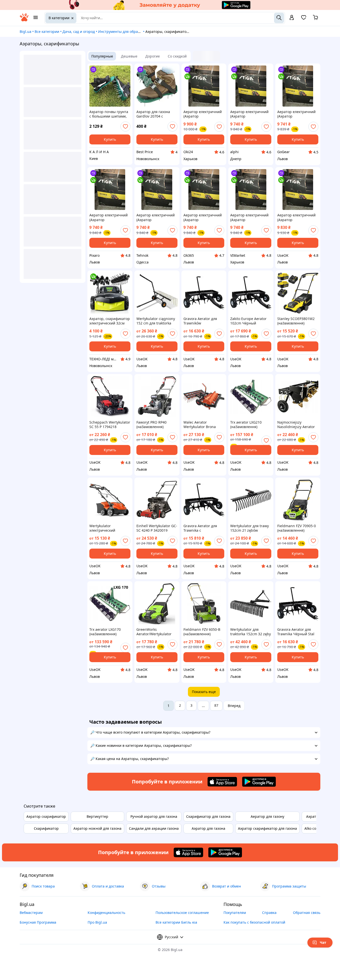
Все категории (47, 31)
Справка (269, 912)
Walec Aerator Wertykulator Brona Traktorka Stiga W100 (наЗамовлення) (201, 424)
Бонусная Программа (38, 922)
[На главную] (24, 20)
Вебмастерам (31, 912)
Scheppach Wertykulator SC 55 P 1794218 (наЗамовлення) (109, 424)
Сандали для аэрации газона (154, 828)
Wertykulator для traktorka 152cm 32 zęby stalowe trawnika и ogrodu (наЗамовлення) (250, 631)
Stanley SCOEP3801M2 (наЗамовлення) (296, 321)
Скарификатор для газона (208, 816)
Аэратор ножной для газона (97, 828)
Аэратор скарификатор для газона (267, 828)
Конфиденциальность (106, 912)
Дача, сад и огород (78, 31)
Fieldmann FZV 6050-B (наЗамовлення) (201, 631)
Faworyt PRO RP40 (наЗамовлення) (151, 424)
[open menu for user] (292, 17)
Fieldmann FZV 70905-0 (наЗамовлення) (296, 528)
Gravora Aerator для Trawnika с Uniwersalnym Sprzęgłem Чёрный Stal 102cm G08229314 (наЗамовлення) (203, 528)
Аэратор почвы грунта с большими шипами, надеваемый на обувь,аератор (108, 114)
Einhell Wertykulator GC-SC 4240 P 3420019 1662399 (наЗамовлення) (156, 528)
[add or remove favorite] (125, 126)
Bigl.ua (25, 31)
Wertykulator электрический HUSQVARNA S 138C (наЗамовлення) (105, 528)
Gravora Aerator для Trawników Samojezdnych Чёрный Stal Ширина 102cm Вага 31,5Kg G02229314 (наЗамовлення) (203, 321)
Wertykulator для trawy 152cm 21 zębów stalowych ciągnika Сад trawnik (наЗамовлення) (250, 528)
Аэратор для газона (208, 828)
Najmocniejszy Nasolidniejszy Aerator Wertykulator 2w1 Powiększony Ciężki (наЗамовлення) (296, 424)
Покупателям (235, 912)
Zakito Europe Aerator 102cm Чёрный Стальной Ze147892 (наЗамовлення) (248, 321)
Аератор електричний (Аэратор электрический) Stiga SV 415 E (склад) (202, 114)
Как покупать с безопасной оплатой (254, 922)
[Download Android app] (259, 782)
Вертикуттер (97, 816)
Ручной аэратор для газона (153, 816)
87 (216, 705)
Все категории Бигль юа (176, 922)
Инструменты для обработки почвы (129, 31)
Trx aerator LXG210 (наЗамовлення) (246, 424)
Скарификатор (46, 828)
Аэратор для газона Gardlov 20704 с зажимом (153, 114)
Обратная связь (306, 912)
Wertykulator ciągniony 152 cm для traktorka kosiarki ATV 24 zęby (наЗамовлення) (155, 321)
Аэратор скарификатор (46, 816)
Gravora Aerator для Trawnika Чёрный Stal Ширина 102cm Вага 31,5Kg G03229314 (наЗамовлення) (295, 631)
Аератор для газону (267, 816)
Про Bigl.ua (97, 922)
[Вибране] (304, 19)
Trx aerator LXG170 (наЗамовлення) (105, 631)
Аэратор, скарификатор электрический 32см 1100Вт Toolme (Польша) (109, 321)
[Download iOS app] (222, 782)
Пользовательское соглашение (182, 912)
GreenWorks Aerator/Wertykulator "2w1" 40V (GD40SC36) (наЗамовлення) (154, 631)
